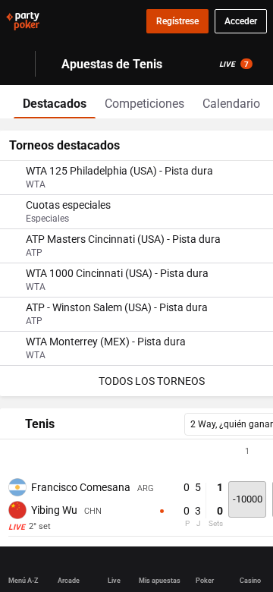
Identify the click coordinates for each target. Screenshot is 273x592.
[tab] (55, 101)
